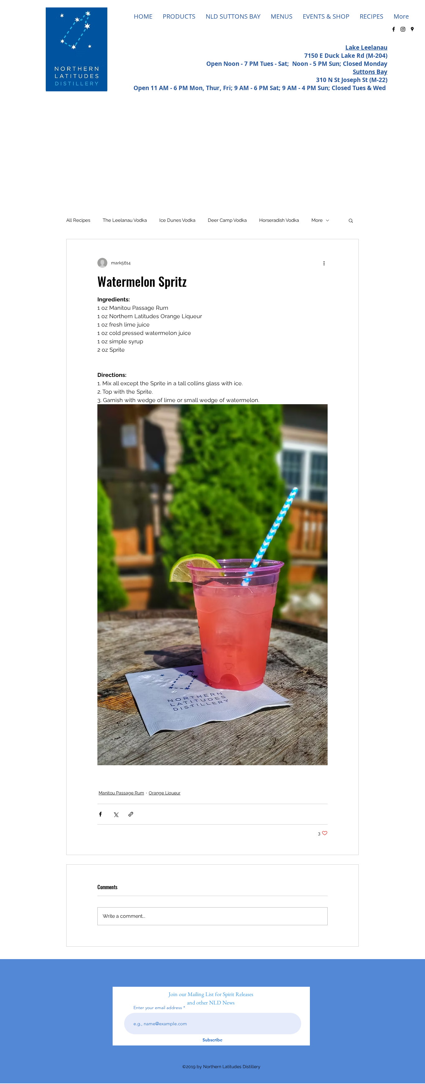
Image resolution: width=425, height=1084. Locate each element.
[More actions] (324, 263)
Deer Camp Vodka (227, 220)
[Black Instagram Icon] (403, 29)
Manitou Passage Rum (121, 792)
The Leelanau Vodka (125, 220)
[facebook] (393, 29)
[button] (351, 220)
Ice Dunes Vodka (177, 220)
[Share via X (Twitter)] (116, 814)
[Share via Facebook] (100, 814)
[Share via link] (131, 814)
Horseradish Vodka (279, 220)
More (317, 220)
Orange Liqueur (164, 792)
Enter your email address (157, 1007)
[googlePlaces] (412, 29)
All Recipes (78, 220)
